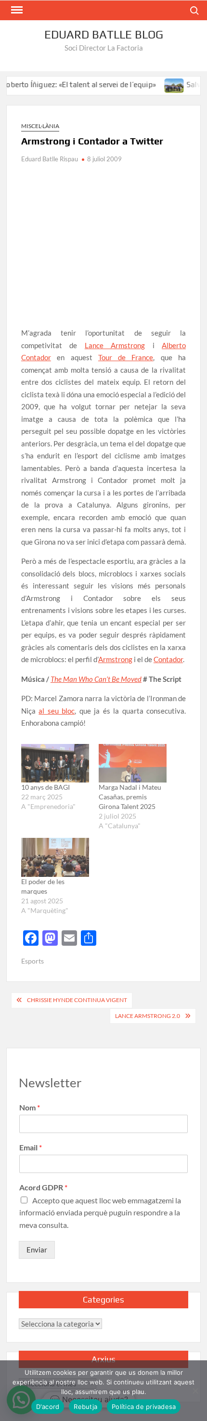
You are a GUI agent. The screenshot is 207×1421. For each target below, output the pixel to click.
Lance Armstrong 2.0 (147, 1015)
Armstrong (115, 659)
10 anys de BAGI (45, 787)
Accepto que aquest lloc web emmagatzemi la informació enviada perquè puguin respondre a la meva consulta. (100, 1212)
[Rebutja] (195, 1390)
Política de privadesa (144, 1406)
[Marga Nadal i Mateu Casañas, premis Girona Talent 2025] (133, 763)
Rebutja (85, 1406)
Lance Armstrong (115, 345)
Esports (32, 961)
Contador (168, 659)
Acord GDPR (43, 1187)
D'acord (48, 1406)
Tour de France (126, 357)
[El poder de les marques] (55, 857)
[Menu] (16, 10)
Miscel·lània (40, 126)
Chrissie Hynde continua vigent (77, 1000)
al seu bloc (57, 710)
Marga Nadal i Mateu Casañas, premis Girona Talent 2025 (130, 796)
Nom (29, 1107)
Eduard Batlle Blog (103, 34)
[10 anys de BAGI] (55, 763)
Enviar (36, 1249)
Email (30, 1147)
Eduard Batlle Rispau (49, 159)
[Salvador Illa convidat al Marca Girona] (164, 84)
